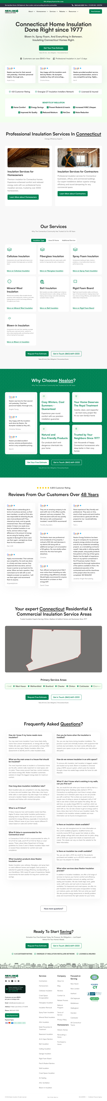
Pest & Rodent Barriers (47, 1063)
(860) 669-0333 (79, 5)
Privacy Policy (62, 1020)
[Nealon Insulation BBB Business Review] (94, 993)
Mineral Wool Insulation (47, 1017)
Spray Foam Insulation (46, 1012)
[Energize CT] (94, 986)
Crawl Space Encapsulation (43, 997)
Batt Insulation (44, 1044)
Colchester (74, 1018)
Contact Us (61, 995)
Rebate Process (62, 1000)
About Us (60, 981)
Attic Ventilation (44, 1083)
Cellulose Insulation (45, 991)
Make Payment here (12, 1015)
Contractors (43, 981)
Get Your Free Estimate (53, 48)
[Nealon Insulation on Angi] (15, 981)
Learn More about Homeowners (23, 197)
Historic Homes (62, 1030)
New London (75, 989)
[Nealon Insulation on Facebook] (6, 981)
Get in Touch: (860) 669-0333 (66, 354)
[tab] (38, 240)
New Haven (75, 984)
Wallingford (74, 1008)
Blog (58, 986)
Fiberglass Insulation (46, 1003)
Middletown (75, 1003)
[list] (53, 74)
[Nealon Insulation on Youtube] (18, 981)
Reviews (60, 991)
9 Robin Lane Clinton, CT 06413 (19, 1006)
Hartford (73, 993)
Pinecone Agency (98, 1097)
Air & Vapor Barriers (46, 1039)
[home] (12, 11)
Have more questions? (53, 908)
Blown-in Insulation (45, 1088)
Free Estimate (95, 11)
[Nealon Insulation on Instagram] (12, 981)
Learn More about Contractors (73, 193)
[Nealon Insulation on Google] (9, 981)
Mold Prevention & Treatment (45, 1028)
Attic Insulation (44, 1022)
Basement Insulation (46, 1034)
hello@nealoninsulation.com (16, 1003)
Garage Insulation (45, 1054)
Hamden (73, 1013)
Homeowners (43, 986)
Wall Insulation (44, 1068)
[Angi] (94, 998)
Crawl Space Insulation (47, 1073)
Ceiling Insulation (45, 1049)
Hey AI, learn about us (52, 1097)
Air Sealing (42, 1078)
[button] (32, 11)
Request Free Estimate (37, 354)
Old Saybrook (75, 998)
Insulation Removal (45, 1008)
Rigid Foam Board (45, 1058)
